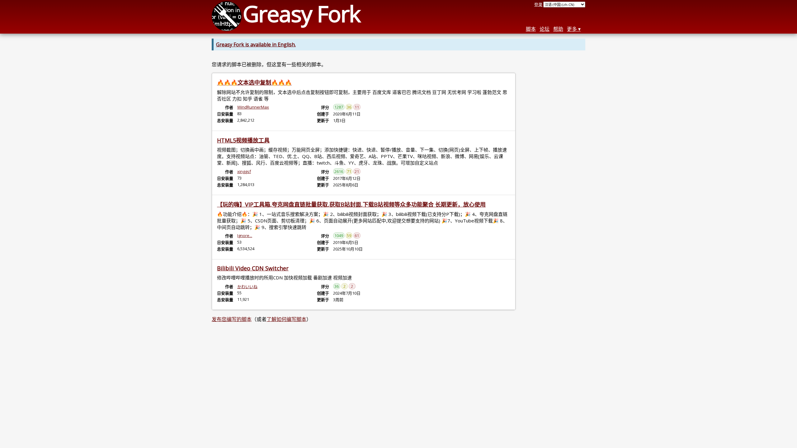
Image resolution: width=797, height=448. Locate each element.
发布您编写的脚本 (232, 319)
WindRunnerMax (253, 107)
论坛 (544, 29)
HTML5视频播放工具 (243, 140)
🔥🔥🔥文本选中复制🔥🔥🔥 (254, 82)
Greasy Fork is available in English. (256, 44)
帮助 (558, 29)
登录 (538, 4)
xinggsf (244, 171)
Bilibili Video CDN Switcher (253, 268)
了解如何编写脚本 (286, 319)
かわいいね (247, 286)
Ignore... (244, 235)
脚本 (531, 29)
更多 (572, 29)
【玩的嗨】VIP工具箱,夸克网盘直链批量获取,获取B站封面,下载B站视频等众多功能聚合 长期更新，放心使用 (351, 204)
